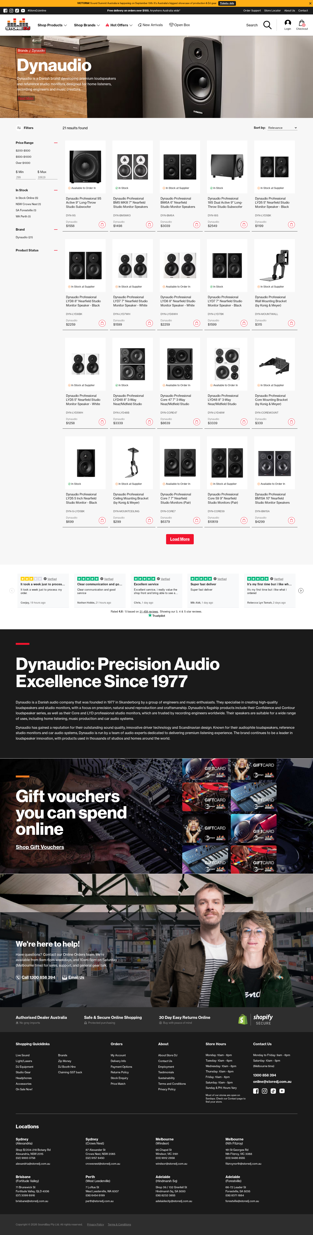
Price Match (118, 1083)
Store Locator (272, 10)
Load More (180, 539)
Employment (166, 1066)
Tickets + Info (227, 3)
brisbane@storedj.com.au (32, 1201)
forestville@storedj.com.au (242, 1201)
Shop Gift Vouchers (40, 847)
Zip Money (64, 1061)
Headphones (24, 1078)
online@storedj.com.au (272, 1081)
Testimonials (166, 1072)
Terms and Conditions (172, 1083)
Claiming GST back (70, 1072)
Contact (303, 10)
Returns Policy (120, 1072)
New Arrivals (153, 25)
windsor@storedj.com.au (171, 1163)
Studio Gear (23, 1072)
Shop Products (50, 25)
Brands (62, 1055)
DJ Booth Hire (67, 1066)
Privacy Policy (167, 1089)
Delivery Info (118, 1061)
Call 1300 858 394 (38, 977)
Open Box (182, 25)
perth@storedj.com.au (99, 1201)
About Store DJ (167, 1055)
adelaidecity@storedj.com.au (174, 1201)
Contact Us (165, 1061)
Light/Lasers (24, 1061)
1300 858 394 (264, 1075)
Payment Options (121, 1066)
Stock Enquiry (119, 1078)
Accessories (24, 1083)
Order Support (252, 10)
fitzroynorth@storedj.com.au (243, 1163)
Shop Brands (85, 25)
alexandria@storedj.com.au (33, 1163)
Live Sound (23, 1055)
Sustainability (166, 1078)
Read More (25, 98)
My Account (118, 1055)
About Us (289, 10)
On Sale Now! (24, 1089)
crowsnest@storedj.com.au (103, 1163)
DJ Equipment (24, 1066)
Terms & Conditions (119, 1224)
